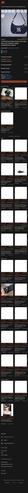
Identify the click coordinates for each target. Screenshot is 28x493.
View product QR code (6, 61)
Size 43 (7, 155)
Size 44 (10, 155)
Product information (14, 57)
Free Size (7, 125)
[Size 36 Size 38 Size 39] (7, 216)
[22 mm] (7, 290)
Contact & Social (14, 72)
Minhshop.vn (7, 74)
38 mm (21, 296)
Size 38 (7, 100)
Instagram (7, 482)
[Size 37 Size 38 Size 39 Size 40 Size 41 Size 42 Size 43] (21, 216)
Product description (14, 64)
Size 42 (3, 155)
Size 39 (11, 100)
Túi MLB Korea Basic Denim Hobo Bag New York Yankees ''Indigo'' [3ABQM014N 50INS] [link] (14, 6)
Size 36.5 (3, 100)
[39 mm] (7, 360)
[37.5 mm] (21, 266)
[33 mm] (21, 313)
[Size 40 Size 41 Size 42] (21, 169)
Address (5, 440)
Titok (14, 482)
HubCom (14, 480)
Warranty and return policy (6, 466)
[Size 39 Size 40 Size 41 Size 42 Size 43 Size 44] (7, 169)
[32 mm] (7, 337)
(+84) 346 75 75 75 (8, 437)
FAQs (2, 452)
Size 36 (3, 223)
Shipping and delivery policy (7, 464)
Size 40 (7, 152)
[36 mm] (7, 266)
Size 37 (17, 152)
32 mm (7, 344)
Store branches (4, 455)
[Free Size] (7, 118)
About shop (3, 473)
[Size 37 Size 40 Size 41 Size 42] (21, 240)
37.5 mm (21, 273)
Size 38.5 (11, 246)
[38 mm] (21, 290)
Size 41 (10, 152)
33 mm (21, 320)
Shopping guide (4, 462)
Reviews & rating (14, 68)
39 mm (7, 367)
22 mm (7, 296)
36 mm (7, 273)
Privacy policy (4, 450)
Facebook (21, 482)
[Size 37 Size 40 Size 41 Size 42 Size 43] (21, 146)
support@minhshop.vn (9, 443)
